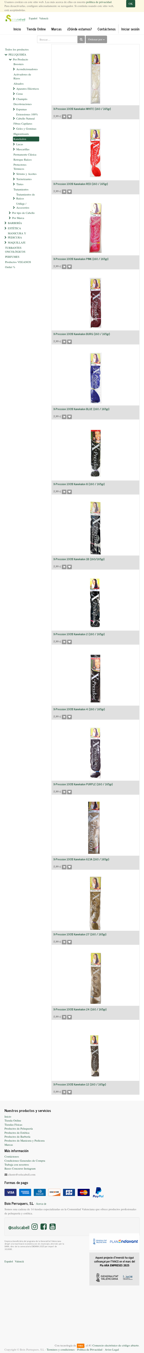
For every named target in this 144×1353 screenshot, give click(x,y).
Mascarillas (22, 149)
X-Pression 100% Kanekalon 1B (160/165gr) (78, 559)
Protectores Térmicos (20, 166)
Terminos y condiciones (61, 1349)
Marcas (8, 1144)
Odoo (80, 1345)
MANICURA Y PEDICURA (17, 235)
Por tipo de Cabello (23, 213)
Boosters (19, 64)
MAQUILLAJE (17, 242)
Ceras (19, 93)
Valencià (43, 18)
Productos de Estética (16, 1132)
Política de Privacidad (89, 1349)
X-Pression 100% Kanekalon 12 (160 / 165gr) (79, 1084)
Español (33, 18)
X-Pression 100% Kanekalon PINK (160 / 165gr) (80, 258)
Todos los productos (17, 49)
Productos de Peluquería (18, 1128)
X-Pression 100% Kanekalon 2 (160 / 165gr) (79, 634)
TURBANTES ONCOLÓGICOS (15, 249)
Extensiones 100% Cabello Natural (27, 116)
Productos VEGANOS (18, 262)
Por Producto (20, 59)
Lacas (19, 144)
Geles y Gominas (26, 128)
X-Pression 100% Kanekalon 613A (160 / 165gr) (81, 859)
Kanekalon (20, 139)
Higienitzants (21, 134)
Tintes (19, 184)
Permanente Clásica (25, 154)
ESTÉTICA (14, 228)
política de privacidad (99, 2)
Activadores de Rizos (22, 76)
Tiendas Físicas (13, 1124)
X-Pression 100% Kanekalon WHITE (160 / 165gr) (82, 108)
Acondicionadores (27, 69)
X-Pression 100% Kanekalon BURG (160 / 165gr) (81, 333)
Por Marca (18, 218)
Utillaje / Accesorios (22, 205)
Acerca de (41, 1203)
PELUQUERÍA (17, 54)
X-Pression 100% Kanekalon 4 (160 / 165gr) (79, 709)
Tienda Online (12, 1120)
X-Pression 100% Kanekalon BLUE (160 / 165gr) (81, 409)
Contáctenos (11, 1156)
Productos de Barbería (17, 1136)
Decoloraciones (23, 104)
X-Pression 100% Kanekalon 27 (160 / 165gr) (79, 934)
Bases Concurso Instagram (20, 1168)
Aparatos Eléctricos (27, 88)
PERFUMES (12, 257)
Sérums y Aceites (26, 174)
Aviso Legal (112, 1349)
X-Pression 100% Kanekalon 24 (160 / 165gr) (79, 1009)
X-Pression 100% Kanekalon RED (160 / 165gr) (80, 183)
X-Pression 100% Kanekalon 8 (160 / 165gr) (79, 484)
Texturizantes (24, 179)
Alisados (19, 83)
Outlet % (10, 267)
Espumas (21, 109)
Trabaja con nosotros (16, 1164)
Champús (21, 99)
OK (131, 3)
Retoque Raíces (23, 159)
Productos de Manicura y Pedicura (24, 1140)
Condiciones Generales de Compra (24, 1160)
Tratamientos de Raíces (25, 196)
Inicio (7, 1116)
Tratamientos (21, 189)
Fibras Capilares (23, 123)
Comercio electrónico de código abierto (115, 1345)
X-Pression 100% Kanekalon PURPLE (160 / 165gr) (83, 784)
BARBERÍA (15, 223)
